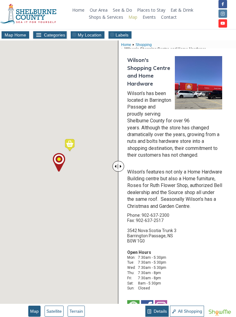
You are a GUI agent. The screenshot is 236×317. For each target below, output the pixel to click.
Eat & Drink (182, 10)
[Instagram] (222, 14)
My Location (89, 34)
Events (149, 17)
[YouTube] (222, 23)
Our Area (99, 10)
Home (78, 10)
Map (132, 17)
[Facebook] (222, 4)
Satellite (54, 311)
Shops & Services (106, 17)
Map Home (15, 34)
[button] (69, 145)
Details (159, 311)
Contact (169, 17)
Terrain (76, 311)
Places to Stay (151, 10)
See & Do (122, 10)
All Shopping (189, 311)
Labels (122, 34)
